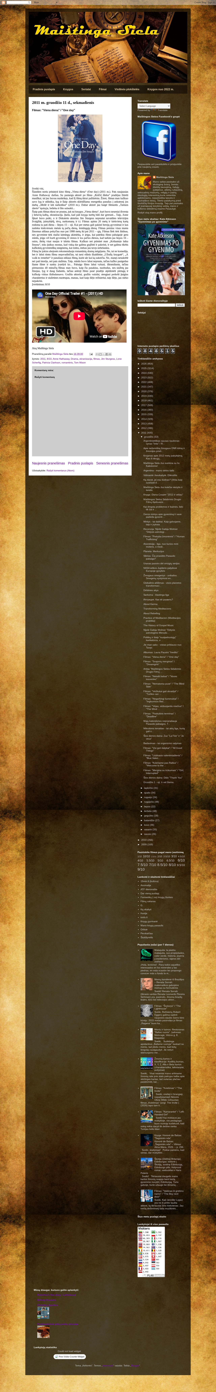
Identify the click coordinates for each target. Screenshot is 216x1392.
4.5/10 (181, 856)
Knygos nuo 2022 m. (160, 89)
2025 (144, 368)
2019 (144, 396)
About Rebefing (151, 613)
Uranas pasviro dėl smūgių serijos (161, 563)
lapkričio (149, 788)
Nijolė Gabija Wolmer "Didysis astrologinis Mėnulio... (159, 631)
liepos (147, 806)
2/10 (159, 856)
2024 (144, 373)
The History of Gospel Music (158, 625)
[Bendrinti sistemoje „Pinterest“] (110, 354)
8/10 (49, 358)
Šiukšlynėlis (147, 937)
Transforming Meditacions (157, 608)
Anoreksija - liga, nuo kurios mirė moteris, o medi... (160, 545)
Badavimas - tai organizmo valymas (162, 743)
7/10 (152, 865)
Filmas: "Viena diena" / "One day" (161, 657)
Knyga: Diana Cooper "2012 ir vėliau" (163, 494)
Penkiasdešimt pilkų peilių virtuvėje (57, 1324)
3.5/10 (166, 856)
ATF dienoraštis (149, 889)
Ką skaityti (146, 909)
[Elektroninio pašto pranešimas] (90, 354)
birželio (148, 811)
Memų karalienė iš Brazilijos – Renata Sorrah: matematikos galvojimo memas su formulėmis (169, 983)
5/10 (160, 860)
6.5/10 (170, 860)
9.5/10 (181, 865)
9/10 (141, 869)
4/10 (140, 860)
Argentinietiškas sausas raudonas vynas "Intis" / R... (161, 442)
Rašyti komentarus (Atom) (60, 470)
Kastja (144, 913)
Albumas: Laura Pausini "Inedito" (160, 652)
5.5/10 (150, 860)
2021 (144, 386)
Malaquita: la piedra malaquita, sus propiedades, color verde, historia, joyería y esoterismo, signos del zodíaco (169, 956)
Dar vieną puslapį (150, 893)
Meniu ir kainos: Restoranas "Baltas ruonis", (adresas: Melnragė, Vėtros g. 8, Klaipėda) (169, 1033)
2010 (144, 840)
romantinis (67, 362)
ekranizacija (85, 358)
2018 (144, 400)
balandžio (149, 820)
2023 (144, 377)
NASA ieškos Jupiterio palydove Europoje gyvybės (160, 569)
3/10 (174, 856)
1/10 (140, 856)
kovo (147, 825)
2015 (144, 414)
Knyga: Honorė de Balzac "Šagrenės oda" (168, 1136)
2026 (144, 363)
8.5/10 (162, 865)
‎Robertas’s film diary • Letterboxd (56, 1294)
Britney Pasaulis (46, 1300)
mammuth (107, 1365)
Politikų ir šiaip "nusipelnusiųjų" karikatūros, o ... (159, 639)
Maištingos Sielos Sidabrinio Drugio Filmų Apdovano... (162, 501)
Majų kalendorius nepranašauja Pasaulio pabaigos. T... (160, 722)
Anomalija (146, 885)
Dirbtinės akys (150, 590)
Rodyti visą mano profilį (150, 212)
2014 (144, 419)
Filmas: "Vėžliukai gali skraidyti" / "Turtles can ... (160, 692)
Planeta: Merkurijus (153, 551)
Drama (74, 358)
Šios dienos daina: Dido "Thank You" (162, 777)
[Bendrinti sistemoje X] (103, 354)
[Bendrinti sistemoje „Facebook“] (107, 354)
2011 (43, 358)
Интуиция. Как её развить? (158, 599)
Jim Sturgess (108, 358)
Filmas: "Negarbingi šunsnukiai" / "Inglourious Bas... (161, 700)
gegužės (149, 815)
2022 (144, 382)
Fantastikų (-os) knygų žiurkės (157, 897)
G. (142, 905)
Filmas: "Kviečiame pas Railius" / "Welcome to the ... (160, 764)
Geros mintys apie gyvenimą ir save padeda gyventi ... (162, 515)
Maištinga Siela (165, 177)
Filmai (102, 89)
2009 (144, 844)
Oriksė (144, 929)
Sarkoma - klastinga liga (156, 594)
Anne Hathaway (61, 358)
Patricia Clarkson (51, 362)
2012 (144, 428)
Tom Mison (80, 362)
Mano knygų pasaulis (152, 925)
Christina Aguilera (47, 1305)
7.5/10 (143, 865)
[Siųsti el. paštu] (97, 354)
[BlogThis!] (100, 354)
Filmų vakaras (148, 901)
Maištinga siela (34, 16)
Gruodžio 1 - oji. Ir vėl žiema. (158, 782)
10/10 (146, 856)
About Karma (150, 604)
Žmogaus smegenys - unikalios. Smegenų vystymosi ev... (160, 577)
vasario (148, 829)
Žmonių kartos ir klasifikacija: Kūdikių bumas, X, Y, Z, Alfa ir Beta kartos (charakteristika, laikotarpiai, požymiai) (169, 1064)
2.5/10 (153, 857)
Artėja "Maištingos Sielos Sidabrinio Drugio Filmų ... (162, 670)
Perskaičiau (147, 933)
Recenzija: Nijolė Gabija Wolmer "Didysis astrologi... (160, 530)
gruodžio (149, 436)
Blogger (135, 1365)
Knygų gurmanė (149, 921)
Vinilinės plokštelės (127, 89)
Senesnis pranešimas (112, 463)
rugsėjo (148, 797)
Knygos (68, 89)
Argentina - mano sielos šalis (158, 470)
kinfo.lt (144, 917)
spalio (147, 792)
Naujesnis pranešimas (48, 463)
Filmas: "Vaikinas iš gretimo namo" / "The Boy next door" (169, 1194)
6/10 (181, 860)
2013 (144, 423)
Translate (163, 110)
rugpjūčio (149, 801)
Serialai (86, 89)
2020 (144, 391)
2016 (144, 409)
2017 (144, 405)
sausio (148, 834)
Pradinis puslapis (44, 89)
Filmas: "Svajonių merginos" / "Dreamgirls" (159, 663)
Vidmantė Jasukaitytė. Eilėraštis (160, 475)
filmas (96, 358)
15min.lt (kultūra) (150, 881)
